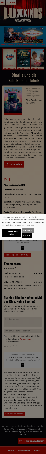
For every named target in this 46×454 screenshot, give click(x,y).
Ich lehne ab (27, 230)
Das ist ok (27, 235)
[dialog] (23, 227)
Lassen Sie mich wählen (12, 233)
